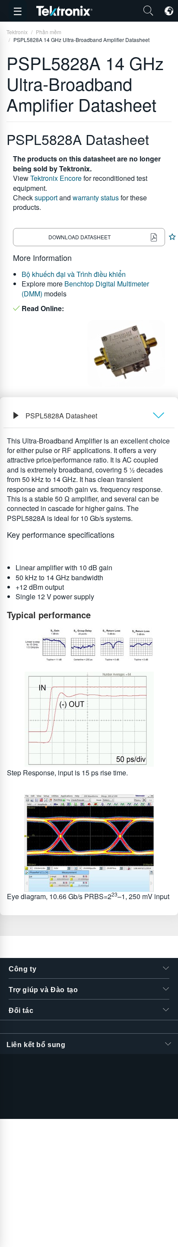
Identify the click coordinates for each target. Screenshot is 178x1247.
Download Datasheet (79, 237)
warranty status (96, 197)
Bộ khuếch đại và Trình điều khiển (74, 274)
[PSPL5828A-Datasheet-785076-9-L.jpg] (89, 645)
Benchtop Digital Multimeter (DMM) (85, 288)
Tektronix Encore (56, 178)
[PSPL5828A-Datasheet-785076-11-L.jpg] (89, 843)
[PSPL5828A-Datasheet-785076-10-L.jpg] (89, 720)
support (46, 197)
